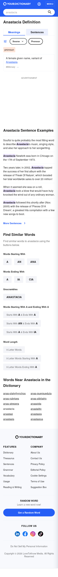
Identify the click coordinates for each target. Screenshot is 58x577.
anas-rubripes (11, 398)
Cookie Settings (39, 475)
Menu (50, 3)
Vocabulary (9, 475)
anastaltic (36, 409)
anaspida (36, 403)
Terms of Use (37, 481)
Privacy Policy (38, 464)
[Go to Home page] (17, 4)
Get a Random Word (29, 512)
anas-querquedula (41, 393)
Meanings (14, 32)
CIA (31, 279)
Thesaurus (8, 458)
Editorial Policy (38, 469)
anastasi (8, 414)
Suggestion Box (39, 487)
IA (18, 279)
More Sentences (12, 223)
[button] (39, 3)
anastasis (8, 419)
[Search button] (49, 12)
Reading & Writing (12, 487)
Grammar (8, 469)
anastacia (14, 297)
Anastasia (11, 62)
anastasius (37, 419)
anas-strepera (11, 403)
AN (19, 262)
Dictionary (8, 452)
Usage (6, 481)
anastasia (36, 414)
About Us (35, 452)
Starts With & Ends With (21, 314)
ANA (33, 262)
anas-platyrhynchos (14, 393)
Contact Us (36, 458)
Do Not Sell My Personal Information (29, 546)
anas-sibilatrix (39, 398)
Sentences (37, 32)
